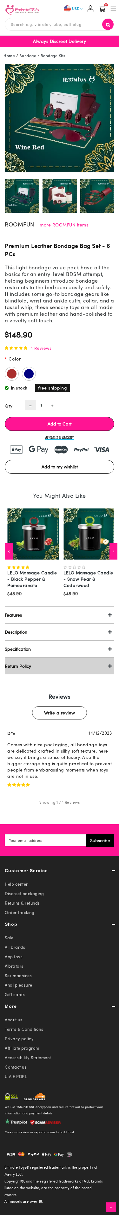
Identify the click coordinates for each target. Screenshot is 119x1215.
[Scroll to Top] (111, 1207)
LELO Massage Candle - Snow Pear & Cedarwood (88, 579)
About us (13, 1020)
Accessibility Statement (28, 1057)
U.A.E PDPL (16, 1076)
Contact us (15, 1067)
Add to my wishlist (60, 467)
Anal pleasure (18, 985)
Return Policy (18, 666)
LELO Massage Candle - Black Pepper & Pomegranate (32, 579)
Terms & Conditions (24, 1029)
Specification (18, 649)
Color (15, 359)
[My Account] (90, 9)
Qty (9, 406)
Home (9, 55)
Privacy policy (19, 1039)
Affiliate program (22, 1048)
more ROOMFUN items (64, 225)
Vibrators (14, 966)
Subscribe (100, 840)
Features (13, 615)
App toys (14, 957)
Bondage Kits (53, 55)
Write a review (59, 713)
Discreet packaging (24, 893)
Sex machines (18, 975)
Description (16, 632)
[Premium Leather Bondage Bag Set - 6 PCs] (59, 118)
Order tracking (19, 912)
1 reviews (41, 348)
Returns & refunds (22, 903)
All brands (15, 947)
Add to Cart (59, 424)
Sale (9, 938)
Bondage (27, 55)
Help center (16, 884)
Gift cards (15, 994)
